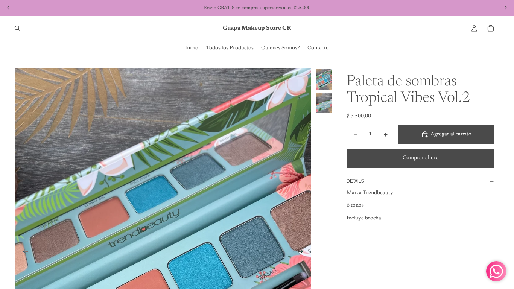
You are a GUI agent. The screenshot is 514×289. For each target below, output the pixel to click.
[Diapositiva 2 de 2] (324, 103)
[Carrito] (490, 28)
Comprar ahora (421, 158)
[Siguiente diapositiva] (303, 253)
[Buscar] (17, 28)
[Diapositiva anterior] (23, 253)
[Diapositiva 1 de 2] (324, 79)
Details (355, 181)
